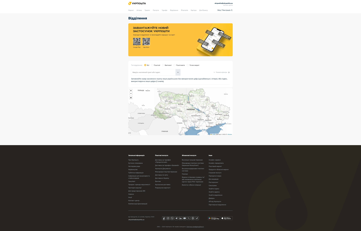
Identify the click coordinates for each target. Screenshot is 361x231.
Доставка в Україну (162, 178)
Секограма (213, 185)
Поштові (157, 65)
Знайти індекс (214, 189)
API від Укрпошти (215, 201)
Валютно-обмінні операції (191, 185)
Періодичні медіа (215, 176)
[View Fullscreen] (130, 97)
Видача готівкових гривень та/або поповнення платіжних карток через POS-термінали (193, 179)
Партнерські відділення (217, 205)
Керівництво (133, 169)
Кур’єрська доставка (162, 184)
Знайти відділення (215, 195)
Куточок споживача (135, 163)
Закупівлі (131, 181)
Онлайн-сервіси (215, 160)
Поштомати (180, 65)
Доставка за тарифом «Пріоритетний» (163, 161)
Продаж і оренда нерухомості (139, 184)
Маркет (131, 10)
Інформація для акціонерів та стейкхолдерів (139, 177)
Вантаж (158, 181)
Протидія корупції (134, 188)
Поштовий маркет (215, 166)
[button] (130, 90)
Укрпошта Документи (163, 168)
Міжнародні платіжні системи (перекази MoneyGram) (193, 164)
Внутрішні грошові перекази (192, 160)
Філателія (184, 10)
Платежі (185, 174)
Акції (130, 197)
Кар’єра (193, 10)
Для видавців (213, 179)
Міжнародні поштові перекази (166, 172)
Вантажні (168, 65)
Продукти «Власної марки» (219, 169)
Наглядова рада (134, 166)
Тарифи (164, 10)
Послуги (156, 10)
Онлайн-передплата (216, 163)
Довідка (211, 198)
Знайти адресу (214, 192)
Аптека (139, 10)
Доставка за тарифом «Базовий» (167, 165)
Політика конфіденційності (195, 227)
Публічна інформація (135, 173)
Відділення (174, 10)
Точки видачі (194, 65)
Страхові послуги (215, 173)
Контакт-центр (133, 200)
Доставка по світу (161, 175)
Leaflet (213, 134)
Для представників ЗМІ (136, 191)
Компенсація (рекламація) (137, 204)
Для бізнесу (203, 10)
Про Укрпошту (133, 160)
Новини (131, 194)
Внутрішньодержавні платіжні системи (193, 170)
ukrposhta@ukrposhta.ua (136, 219)
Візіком (230, 134)
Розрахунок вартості (162, 188)
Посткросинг (213, 182)
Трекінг (147, 10)
